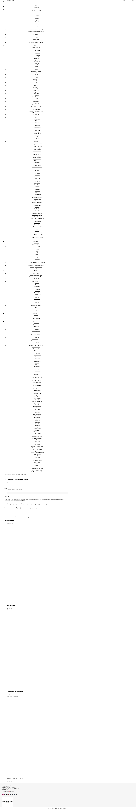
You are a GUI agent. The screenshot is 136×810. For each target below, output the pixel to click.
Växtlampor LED (36, 103)
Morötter (36, 76)
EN (4, 9)
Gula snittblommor (36, 109)
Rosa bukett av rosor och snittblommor (36, 111)
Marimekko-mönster (37, 157)
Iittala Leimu (37, 130)
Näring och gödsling (37, 179)
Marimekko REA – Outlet (37, 143)
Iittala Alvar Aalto (37, 120)
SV (4, 4)
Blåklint (37, 15)
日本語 (5, 12)
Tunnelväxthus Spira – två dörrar (37, 237)
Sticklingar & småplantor (37, 203)
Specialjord (37, 200)
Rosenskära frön (37, 61)
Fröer (35, 45)
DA (5, 8)
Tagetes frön (37, 66)
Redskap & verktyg (37, 194)
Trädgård (36, 160)
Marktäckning (37, 175)
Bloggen (36, 5)
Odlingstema (37, 191)
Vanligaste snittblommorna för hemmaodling (36, 31)
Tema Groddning (37, 208)
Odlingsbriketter (36, 90)
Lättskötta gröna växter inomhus (36, 32)
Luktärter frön (37, 56)
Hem (5, 474)
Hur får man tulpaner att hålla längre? (36, 42)
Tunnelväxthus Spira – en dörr (37, 235)
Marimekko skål (37, 152)
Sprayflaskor (36, 98)
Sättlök (37, 229)
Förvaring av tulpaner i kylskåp (36, 40)
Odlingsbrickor (36, 92)
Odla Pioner (36, 80)
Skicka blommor (35, 104)
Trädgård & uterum (37, 216)
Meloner (36, 74)
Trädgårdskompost (37, 221)
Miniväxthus (37, 178)
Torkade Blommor (36, 34)
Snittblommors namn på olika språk (36, 29)
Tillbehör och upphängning (37, 215)
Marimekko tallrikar (37, 154)
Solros (37, 23)
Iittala (36, 117)
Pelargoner (36, 85)
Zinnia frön (37, 68)
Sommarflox (37, 24)
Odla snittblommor (36, 12)
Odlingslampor (37, 184)
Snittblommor (36, 7)
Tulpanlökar (36, 37)
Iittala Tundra (37, 138)
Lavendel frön (37, 53)
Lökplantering (37, 173)
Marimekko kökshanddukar (37, 146)
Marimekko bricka (37, 144)
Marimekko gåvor (37, 155)
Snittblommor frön (37, 13)
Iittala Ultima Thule (37, 139)
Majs (36, 72)
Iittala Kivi (37, 128)
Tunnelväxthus (37, 224)
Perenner (35, 79)
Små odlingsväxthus (36, 96)
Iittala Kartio (37, 125)
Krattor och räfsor (37, 163)
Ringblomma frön (37, 60)
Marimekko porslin (37, 149)
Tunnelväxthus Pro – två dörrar (37, 234)
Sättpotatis (37, 231)
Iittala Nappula (37, 131)
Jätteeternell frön (37, 52)
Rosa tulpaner (36, 44)
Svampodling (37, 207)
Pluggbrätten (36, 95)
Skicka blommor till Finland (36, 106)
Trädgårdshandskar (37, 219)
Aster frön (37, 48)
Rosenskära (37, 21)
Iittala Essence (37, 122)
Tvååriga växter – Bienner (36, 71)
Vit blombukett (36, 114)
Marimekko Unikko (37, 159)
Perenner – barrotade (36, 84)
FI (4, 1)
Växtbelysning (36, 101)
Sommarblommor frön (36, 47)
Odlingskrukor (37, 183)
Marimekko (36, 141)
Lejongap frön (37, 55)
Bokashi (11, 474)
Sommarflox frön (37, 64)
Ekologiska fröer (36, 69)
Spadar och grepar (37, 199)
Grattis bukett (36, 108)
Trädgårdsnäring (37, 223)
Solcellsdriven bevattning (37, 197)
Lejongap (37, 20)
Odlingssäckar (37, 187)
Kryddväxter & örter (37, 171)
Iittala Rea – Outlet (37, 133)
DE (4, 11)
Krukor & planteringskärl (37, 167)
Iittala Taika (37, 135)
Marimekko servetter (37, 151)
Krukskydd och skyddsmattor (37, 168)
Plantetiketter (36, 93)
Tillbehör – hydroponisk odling (37, 211)
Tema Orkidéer (37, 210)
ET (4, 3)
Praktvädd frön (37, 58)
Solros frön (37, 63)
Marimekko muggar (37, 147)
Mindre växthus (37, 176)
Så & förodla (35, 87)
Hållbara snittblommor (36, 10)
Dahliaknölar (36, 8)
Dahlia (37, 16)
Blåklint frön (37, 50)
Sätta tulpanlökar (36, 39)
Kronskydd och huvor (37, 165)
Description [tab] (9, 493)
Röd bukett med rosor (36, 112)
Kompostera (21, 489)
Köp (5, 488)
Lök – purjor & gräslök (37, 226)
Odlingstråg (37, 192)
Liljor (36, 82)
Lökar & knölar (37, 227)
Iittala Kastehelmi (37, 127)
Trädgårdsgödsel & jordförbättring (37, 218)
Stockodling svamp (37, 205)
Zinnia (37, 26)
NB (4, 6)
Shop (35, 116)
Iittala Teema (37, 136)
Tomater (36, 77)
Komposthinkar (37, 162)
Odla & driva (36, 88)
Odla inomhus (37, 181)
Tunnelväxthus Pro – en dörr (37, 232)
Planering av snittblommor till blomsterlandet (36, 28)
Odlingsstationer (37, 189)
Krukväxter (37, 170)
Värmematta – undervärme (36, 100)
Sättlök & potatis (37, 195)
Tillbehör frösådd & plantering (37, 213)
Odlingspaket (37, 186)
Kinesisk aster (37, 18)
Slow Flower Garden (10, 0)
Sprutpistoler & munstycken (37, 202)
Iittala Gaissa (37, 124)
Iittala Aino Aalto (37, 119)
